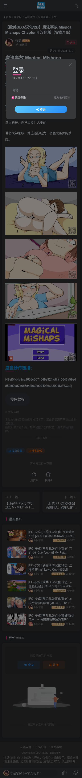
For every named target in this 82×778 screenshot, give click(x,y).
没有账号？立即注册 (24, 78)
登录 (43, 109)
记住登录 (20, 97)
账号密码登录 (62, 97)
